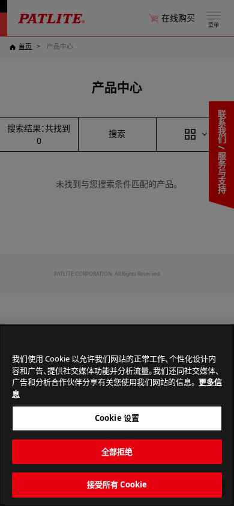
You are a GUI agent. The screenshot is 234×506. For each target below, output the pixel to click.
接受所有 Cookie (117, 484)
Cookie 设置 (117, 417)
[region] (117, 415)
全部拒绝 (117, 451)
